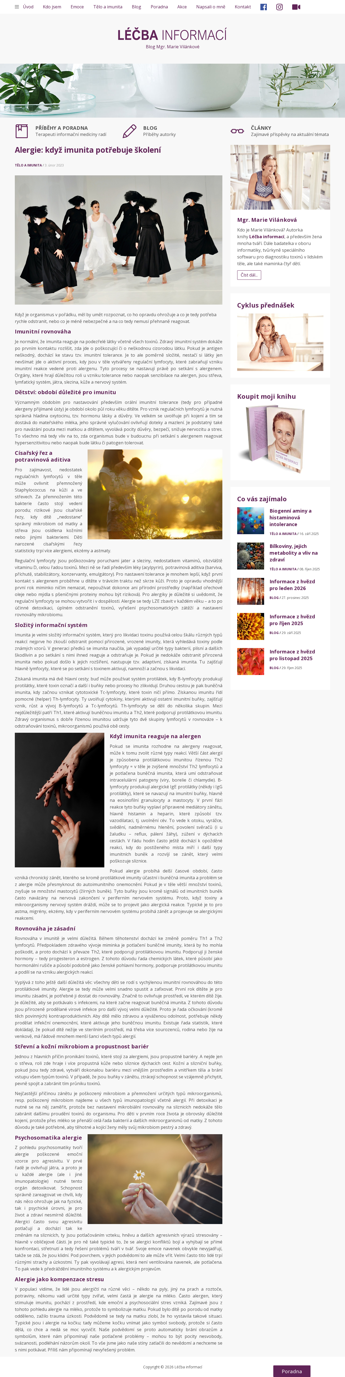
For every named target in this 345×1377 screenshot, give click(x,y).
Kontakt (243, 7)
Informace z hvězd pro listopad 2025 (292, 655)
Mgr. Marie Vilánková (267, 219)
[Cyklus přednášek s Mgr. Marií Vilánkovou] (280, 342)
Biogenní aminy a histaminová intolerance (291, 517)
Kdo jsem (52, 7)
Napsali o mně (210, 7)
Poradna (159, 7)
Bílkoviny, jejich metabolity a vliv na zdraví (294, 553)
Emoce (77, 7)
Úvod (28, 7)
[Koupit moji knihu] (271, 439)
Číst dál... (249, 275)
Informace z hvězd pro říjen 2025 (292, 619)
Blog (136, 7)
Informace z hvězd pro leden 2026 (292, 584)
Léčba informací (172, 33)
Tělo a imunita (107, 7)
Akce (182, 7)
